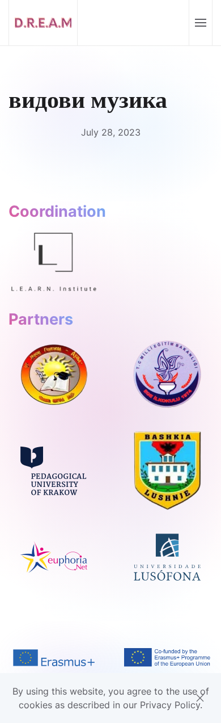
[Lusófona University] (167, 556)
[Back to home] (43, 22)
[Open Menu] (200, 22)
